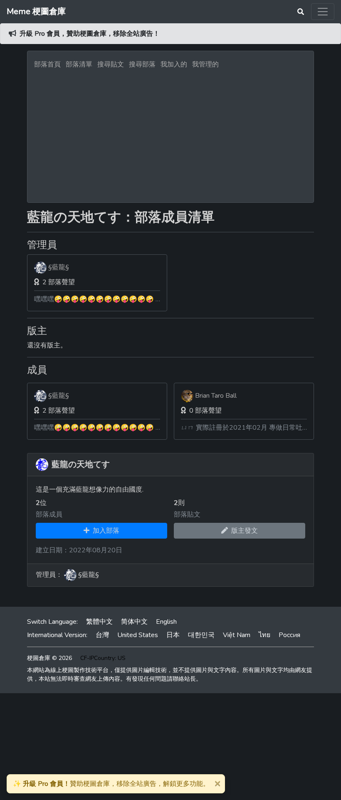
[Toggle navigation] (322, 11)
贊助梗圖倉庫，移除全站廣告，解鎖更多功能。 (111, 783)
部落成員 (49, 514)
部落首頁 (47, 64)
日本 (173, 635)
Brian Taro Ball (216, 395)
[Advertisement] (170, 133)
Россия (289, 635)
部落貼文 (187, 514)
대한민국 (201, 635)
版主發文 (243, 530)
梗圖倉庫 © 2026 (49, 658)
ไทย (264, 635)
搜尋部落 (143, 64)
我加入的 (174, 64)
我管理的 (205, 64)
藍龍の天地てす (81, 465)
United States (137, 635)
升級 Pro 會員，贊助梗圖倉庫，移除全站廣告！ (90, 33)
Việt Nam (236, 635)
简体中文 (134, 621)
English (166, 621)
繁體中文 (99, 621)
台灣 (102, 635)
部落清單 (79, 64)
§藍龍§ (58, 267)
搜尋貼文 (111, 64)
